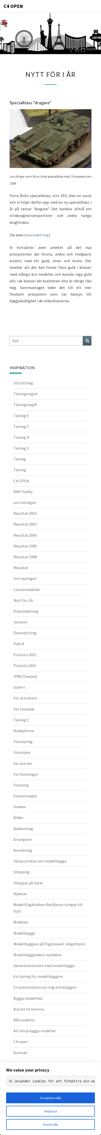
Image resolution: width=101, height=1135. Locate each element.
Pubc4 (18, 643)
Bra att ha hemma (28, 1009)
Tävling (19, 458)
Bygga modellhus (28, 998)
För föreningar (25, 774)
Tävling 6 (21, 415)
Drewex (19, 806)
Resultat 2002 (25, 513)
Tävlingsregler (25, 393)
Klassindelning (25, 611)
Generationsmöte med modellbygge (44, 965)
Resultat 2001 (25, 524)
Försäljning (23, 741)
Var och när (22, 763)
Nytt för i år (23, 600)
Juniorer (20, 622)
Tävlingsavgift (25, 404)
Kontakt (20, 1052)
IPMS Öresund (25, 676)
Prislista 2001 (24, 665)
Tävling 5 (21, 426)
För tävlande (24, 709)
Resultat (20, 567)
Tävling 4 (21, 437)
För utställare (25, 698)
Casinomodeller (26, 589)
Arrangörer (22, 839)
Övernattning (25, 632)
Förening (21, 785)
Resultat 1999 (25, 546)
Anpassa (50, 1111)
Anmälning (22, 850)
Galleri (19, 687)
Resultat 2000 (25, 535)
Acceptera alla (50, 1098)
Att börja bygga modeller (34, 1030)
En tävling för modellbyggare (38, 976)
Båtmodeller (24, 1019)
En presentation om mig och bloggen (44, 987)
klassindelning (36, 234)
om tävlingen (24, 502)
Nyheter (20, 893)
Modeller (20, 922)
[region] (50, 1098)
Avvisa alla (50, 1124)
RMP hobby (23, 491)
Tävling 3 (21, 448)
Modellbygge (24, 933)
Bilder (18, 817)
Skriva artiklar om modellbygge (39, 861)
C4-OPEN (21, 480)
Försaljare (21, 752)
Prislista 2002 (24, 654)
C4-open (20, 1041)
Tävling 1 (21, 719)
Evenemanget (25, 795)
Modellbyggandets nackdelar (37, 954)
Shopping (21, 871)
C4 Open (13, 6)
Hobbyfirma (23, 730)
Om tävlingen (25, 578)
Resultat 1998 (25, 556)
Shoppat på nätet (28, 882)
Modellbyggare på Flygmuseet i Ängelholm (49, 943)
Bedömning (23, 828)
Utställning (23, 382)
